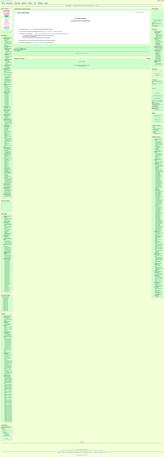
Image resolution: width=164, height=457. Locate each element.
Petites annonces (7, 191)
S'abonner (5, 432)
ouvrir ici (30, 29)
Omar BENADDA (158, 175)
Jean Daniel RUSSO (158, 222)
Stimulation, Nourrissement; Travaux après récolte (8, 46)
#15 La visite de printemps (7, 161)
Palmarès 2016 (5, 303)
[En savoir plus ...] (90, 452)
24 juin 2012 (7, 100)
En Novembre (7, 60)
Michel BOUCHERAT (158, 154)
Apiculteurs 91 (157, 264)
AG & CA (8, 337)
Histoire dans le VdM (7, 194)
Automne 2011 (7, 280)
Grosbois (5, 85)
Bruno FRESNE (157, 194)
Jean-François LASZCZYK (157, 205)
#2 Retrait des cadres (8, 181)
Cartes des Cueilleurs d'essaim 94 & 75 (158, 292)
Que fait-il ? (6, 246)
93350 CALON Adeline (158, 161)
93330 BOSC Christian (159, 250)
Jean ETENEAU (157, 192)
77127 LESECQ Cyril (158, 277)
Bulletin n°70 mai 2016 (8, 401)
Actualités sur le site (157, 133)
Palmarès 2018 (5, 301)
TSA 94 (156, 140)
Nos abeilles (7, 330)
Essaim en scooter (7, 184)
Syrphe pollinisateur (159, 35)
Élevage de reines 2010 (158, 47)
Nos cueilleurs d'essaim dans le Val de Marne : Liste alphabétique (158, 295)
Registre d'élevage (8, 229)
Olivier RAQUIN (157, 218)
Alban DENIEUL (157, 190)
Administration (6, 222)
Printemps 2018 (7, 268)
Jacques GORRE (158, 147)
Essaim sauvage (7, 90)
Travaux (6, 52)
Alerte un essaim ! (7, 108)
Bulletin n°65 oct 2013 (8, 407)
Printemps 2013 (7, 277)
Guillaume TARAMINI (158, 223)
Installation (6, 112)
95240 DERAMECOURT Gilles (158, 284)
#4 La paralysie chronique (7, 133)
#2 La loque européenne (6, 130)
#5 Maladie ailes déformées (7, 135)
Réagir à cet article (82, 61)
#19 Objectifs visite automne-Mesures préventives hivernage (7, 153)
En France (155, 115)
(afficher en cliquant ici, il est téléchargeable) (52, 31)
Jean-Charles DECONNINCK (157, 189)
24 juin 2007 (7, 105)
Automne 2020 (7, 264)
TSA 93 (156, 160)
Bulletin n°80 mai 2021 (8, 388)
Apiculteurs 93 (157, 231)
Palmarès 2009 (5, 308)
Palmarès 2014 (5, 305)
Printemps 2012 (7, 279)
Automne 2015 (7, 272)
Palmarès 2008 (5, 309)
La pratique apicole (7, 38)
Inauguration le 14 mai (8, 123)
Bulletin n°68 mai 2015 (8, 404)
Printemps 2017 (7, 269)
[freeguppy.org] (79, 452)
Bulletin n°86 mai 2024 (8, 381)
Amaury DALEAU (158, 186)
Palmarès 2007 (5, 310)
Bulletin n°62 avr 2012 (8, 410)
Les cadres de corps (8, 318)
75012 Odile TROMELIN (157, 167)
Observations (8, 50)
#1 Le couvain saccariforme (6, 128)
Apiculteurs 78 (157, 272)
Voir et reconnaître (158, 63)
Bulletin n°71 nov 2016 (8, 400)
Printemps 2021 (7, 263)
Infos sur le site (156, 130)
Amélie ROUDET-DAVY (159, 221)
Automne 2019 (7, 266)
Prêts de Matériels (7, 249)
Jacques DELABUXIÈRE (157, 53)
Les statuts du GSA (8, 250)
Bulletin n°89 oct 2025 (8, 378)
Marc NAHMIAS (157, 214)
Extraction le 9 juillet (8, 121)
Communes (156, 287)
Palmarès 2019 (5, 300)
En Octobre (6, 54)
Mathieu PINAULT (158, 216)
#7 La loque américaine (8, 138)
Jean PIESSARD (158, 52)
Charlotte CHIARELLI (158, 143)
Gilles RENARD (157, 219)
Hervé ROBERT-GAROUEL (158, 156)
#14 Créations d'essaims (6, 162)
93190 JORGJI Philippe (159, 244)
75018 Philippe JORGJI (159, 171)
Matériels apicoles (7, 188)
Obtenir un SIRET (7, 226)
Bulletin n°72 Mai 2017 (8, 399)
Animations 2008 (7, 323)
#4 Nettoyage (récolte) (8, 179)
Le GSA (7, 245)
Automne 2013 (7, 276)
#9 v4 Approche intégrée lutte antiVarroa (7, 171)
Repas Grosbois (6, 92)
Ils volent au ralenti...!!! (159, 34)
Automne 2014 (7, 274)
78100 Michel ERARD (158, 273)
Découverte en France (8, 81)
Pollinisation (157, 33)
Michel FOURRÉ (158, 193)
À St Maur (159, 115)
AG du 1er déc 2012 (8, 344)
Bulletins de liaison (7, 376)
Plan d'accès (6, 87)
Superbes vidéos (157, 32)
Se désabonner (6, 433)
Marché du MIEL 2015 (159, 45)
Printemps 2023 (7, 262)
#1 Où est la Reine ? (8, 182)
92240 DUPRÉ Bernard (159, 258)
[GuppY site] (72, 452)
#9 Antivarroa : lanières (8, 140)
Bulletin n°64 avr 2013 (8, 408)
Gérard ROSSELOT (158, 220)
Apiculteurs (156, 163)
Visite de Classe (7, 88)
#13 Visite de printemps (6, 164)
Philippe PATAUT (158, 215)
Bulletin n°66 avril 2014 (8, 406)
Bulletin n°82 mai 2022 (8, 386)
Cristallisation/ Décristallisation (157, 44)
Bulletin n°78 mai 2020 (8, 391)
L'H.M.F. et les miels (159, 41)
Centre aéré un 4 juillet (8, 122)
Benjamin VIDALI (158, 228)
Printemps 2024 (7, 260)
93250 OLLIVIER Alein (158, 247)
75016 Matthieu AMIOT (159, 170)
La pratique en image (159, 48)
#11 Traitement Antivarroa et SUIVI (7, 168)
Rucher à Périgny (7, 115)
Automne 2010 (7, 282)
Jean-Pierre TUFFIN (158, 227)
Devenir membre (157, 98)
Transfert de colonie (8, 42)
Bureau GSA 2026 (7, 247)
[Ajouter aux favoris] (156, 109)
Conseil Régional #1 (8, 334)
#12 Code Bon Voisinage (6, 166)
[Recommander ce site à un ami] (158, 109)
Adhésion (5, 217)
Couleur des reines (8, 151)
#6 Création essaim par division (7, 177)
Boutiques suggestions (7, 190)
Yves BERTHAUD (158, 141)
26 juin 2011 (7, 101)
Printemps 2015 (7, 273)
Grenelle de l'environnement (6, 231)
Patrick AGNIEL (157, 172)
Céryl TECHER (157, 224)
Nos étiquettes (158, 40)
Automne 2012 (7, 278)
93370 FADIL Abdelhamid (157, 252)
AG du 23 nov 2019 (8, 338)
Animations (6, 236)
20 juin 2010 (7, 102)
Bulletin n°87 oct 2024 (8, 380)
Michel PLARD (157, 217)
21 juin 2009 (7, 103)
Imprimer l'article (85, 53)
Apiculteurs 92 (157, 254)
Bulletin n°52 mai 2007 (8, 421)
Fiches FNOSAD (6, 126)
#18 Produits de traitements (7, 155)
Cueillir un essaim (158, 36)
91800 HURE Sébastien (157, 270)
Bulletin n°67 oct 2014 (8, 405)
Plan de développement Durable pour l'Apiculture (7, 233)
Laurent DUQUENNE (158, 191)
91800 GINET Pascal (158, 268)
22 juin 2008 (7, 104)
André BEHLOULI (158, 153)
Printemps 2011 (7, 281)
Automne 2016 (7, 270)
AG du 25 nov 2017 (8, 340)
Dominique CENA (158, 142)
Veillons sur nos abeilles (157, 61)
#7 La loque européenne (6, 175)
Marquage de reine (8, 41)
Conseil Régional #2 (8, 335)
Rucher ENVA (6, 107)
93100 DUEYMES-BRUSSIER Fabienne (158, 236)
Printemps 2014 (7, 275)
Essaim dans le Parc (8, 113)
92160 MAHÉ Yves (158, 257)
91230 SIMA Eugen (158, 267)
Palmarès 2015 (5, 304)
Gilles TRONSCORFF (158, 226)
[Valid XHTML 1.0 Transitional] (63, 452)
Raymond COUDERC (158, 144)
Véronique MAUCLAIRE (157, 148)
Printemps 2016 (7, 271)
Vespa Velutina (6, 69)
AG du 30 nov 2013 (8, 343)
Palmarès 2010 (5, 307)
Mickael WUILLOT (158, 229)
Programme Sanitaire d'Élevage (7, 253)
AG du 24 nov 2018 (8, 339)
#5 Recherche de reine (8, 178)
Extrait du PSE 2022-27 (8, 255)
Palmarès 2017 (5, 302)
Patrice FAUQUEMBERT (157, 146)
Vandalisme (6, 117)
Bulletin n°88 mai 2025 (8, 379)
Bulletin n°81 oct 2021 (8, 387)
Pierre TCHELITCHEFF (157, 158)
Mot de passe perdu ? (157, 95)
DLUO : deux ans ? (159, 42)
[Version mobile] (159, 109)
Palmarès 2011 (5, 306)
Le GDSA (7, 239)
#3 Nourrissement (7, 180)
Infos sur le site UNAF (157, 128)
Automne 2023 (7, 261)
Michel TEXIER (157, 225)
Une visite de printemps (6, 40)
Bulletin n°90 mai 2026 (8, 377)
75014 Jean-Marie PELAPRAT (158, 169)
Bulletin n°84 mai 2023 (8, 384)
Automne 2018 (7, 267)
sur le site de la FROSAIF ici (38, 42)
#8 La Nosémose (7, 139)
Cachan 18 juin (7, 237)
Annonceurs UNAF (8, 192)
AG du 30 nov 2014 (8, 342)
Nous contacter (7, 220)
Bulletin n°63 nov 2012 (8, 409)
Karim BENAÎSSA (158, 174)
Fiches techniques (7, 148)
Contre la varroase (8, 256)
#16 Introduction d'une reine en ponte (8, 159)
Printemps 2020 (7, 265)
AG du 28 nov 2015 (8, 341)
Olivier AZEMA (157, 173)
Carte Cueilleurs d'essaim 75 (157, 290)
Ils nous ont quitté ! (158, 50)
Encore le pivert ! (7, 89)
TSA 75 (156, 152)
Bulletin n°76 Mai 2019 (8, 394)
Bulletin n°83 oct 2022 (8, 385)
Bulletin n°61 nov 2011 (8, 411)
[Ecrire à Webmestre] (155, 109)
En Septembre (7, 49)
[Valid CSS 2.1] (103, 452)
